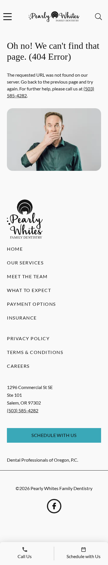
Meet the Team (27, 276)
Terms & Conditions (35, 352)
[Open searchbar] (98, 16)
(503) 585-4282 (22, 410)
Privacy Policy (28, 338)
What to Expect (29, 290)
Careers (18, 366)
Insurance (22, 317)
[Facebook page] (54, 506)
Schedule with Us (54, 435)
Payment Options (31, 304)
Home (15, 248)
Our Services (25, 262)
